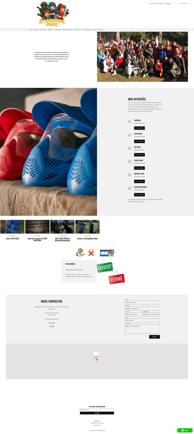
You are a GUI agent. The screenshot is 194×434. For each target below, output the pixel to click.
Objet (126, 317)
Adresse (127, 305)
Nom (126, 299)
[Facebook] (50, 326)
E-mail (127, 311)
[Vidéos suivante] (192, 226)
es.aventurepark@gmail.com (156, 3)
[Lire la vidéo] (12, 226)
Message (127, 323)
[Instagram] (53, 326)
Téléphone (146, 311)
